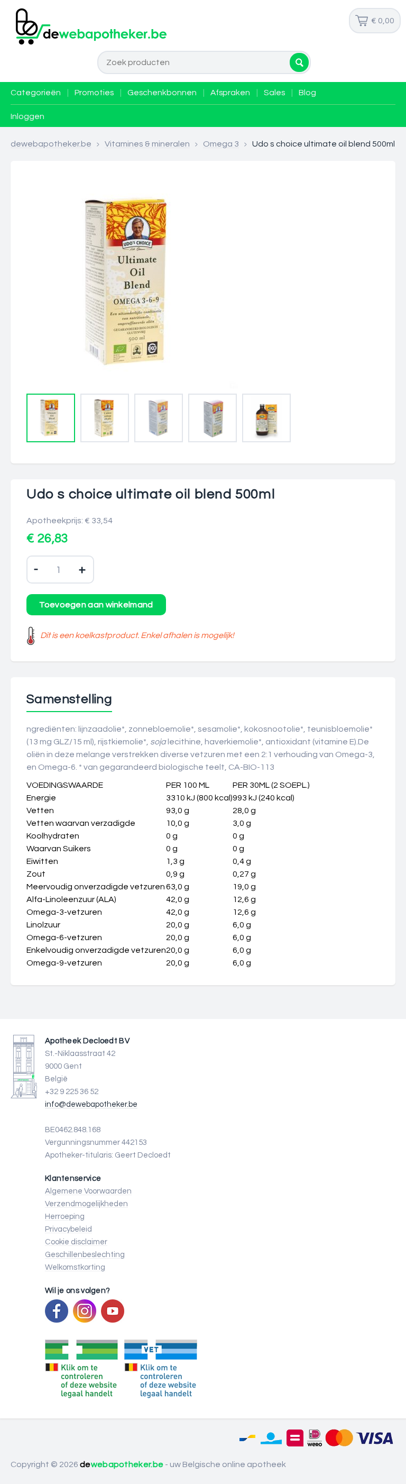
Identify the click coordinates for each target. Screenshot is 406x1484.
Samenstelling (69, 699)
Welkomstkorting (75, 1267)
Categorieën (36, 92)
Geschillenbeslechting (85, 1255)
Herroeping (65, 1217)
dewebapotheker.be (51, 144)
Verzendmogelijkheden (86, 1204)
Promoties (94, 92)
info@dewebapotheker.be (91, 1104)
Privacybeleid (68, 1229)
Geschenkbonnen (162, 92)
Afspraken (230, 92)
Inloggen (27, 116)
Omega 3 (221, 144)
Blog (307, 92)
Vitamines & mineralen (147, 144)
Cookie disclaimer (76, 1242)
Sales (274, 92)
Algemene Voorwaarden (88, 1191)
